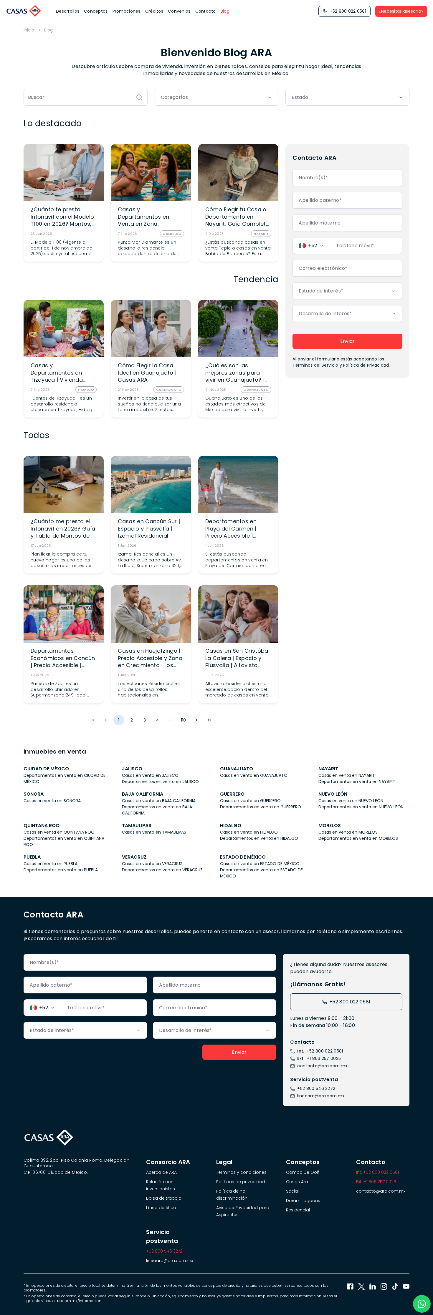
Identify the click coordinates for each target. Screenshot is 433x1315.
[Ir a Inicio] (24, 11)
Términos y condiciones (241, 1172)
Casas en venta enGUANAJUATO (253, 775)
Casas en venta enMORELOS (348, 832)
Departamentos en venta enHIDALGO (259, 838)
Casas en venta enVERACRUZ (152, 864)
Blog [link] (48, 30)
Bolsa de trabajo (163, 1198)
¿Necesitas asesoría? (401, 11)
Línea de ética (161, 1208)
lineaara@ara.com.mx (320, 1096)
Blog (225, 11)
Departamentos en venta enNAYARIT (356, 781)
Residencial (298, 1210)
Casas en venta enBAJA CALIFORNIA (159, 801)
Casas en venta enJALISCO (150, 775)
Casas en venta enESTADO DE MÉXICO (260, 864)
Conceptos (96, 11)
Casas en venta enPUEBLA (50, 864)
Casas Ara (297, 1182)
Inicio (29, 30)
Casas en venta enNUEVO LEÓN (350, 801)
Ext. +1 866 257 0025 (376, 1182)
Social (292, 1191)
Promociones (127, 11)
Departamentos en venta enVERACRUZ (162, 870)
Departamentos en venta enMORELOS (358, 838)
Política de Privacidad (366, 365)
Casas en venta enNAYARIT (346, 775)
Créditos (154, 11)
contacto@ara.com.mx (322, 1066)
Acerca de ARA (161, 1172)
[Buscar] (139, 97)
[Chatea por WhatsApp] (422, 1304)
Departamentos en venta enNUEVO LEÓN (361, 807)
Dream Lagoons (303, 1200)
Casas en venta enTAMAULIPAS (154, 832)
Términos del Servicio (315, 365)
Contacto (205, 11)
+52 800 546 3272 (316, 1088)
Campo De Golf (302, 1172)
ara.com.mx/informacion (78, 1300)
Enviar (347, 341)
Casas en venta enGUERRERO (250, 801)
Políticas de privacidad (240, 1182)
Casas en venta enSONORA (52, 801)
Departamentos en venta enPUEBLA (61, 870)
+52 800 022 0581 (348, 11)
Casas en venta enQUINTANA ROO (59, 832)
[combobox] (217, 97)
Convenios (179, 11)
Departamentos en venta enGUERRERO (260, 807)
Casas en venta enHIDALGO (249, 832)
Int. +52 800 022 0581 (377, 1172)
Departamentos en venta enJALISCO (160, 781)
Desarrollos (67, 11)
